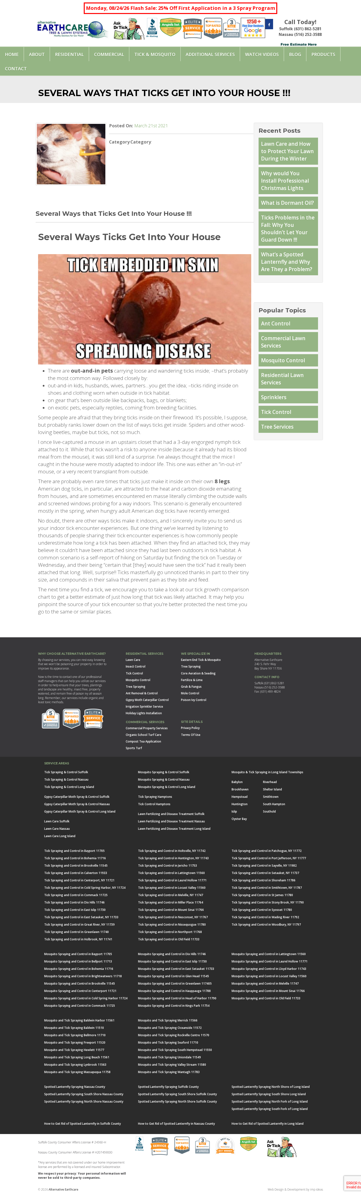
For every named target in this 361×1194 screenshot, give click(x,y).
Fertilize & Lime (192, 680)
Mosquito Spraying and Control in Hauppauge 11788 (174, 991)
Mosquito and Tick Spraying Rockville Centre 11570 (173, 1035)
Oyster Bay (239, 819)
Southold (269, 811)
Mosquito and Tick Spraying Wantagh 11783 (169, 1072)
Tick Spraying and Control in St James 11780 (262, 895)
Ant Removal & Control (142, 693)
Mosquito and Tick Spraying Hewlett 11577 (74, 1050)
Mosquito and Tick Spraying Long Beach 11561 (76, 1057)
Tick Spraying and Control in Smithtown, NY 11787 (267, 888)
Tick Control (276, 411)
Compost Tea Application (143, 741)
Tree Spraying (135, 686)
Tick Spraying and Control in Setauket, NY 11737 (265, 873)
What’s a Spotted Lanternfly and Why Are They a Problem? (286, 262)
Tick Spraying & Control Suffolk (66, 772)
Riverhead (270, 782)
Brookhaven (240, 789)
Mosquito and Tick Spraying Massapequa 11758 (77, 1072)
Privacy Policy (190, 728)
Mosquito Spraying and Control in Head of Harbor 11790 (177, 998)
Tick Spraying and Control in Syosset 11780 (262, 910)
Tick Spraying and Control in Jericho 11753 (167, 865)
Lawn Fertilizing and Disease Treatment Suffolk (171, 814)
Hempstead (240, 797)
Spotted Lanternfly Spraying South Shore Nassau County (83, 1094)
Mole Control (190, 693)
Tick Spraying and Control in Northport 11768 (170, 932)
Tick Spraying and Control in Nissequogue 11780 (172, 924)
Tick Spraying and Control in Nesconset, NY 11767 (173, 917)
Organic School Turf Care (143, 735)
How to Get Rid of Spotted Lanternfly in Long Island (268, 1123)
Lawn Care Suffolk (56, 821)
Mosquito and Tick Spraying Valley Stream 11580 (172, 1065)
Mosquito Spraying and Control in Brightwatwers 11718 (83, 976)
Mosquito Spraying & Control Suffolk (163, 772)
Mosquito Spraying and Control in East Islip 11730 (172, 961)
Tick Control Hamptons (154, 804)
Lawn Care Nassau (57, 829)
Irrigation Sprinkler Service (144, 706)
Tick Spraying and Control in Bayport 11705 (74, 851)
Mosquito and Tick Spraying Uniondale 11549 (169, 1057)
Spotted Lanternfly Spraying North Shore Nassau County (83, 1101)
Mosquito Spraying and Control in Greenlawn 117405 (175, 983)
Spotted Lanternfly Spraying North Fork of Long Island (270, 1101)
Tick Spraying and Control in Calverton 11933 (75, 873)
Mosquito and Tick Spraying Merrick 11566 (167, 1020)
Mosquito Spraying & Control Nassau (164, 779)
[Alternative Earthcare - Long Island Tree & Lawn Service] (73, 27)
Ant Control (275, 323)
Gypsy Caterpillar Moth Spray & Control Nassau (77, 804)
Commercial (109, 54)
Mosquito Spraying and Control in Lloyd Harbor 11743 (269, 969)
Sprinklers (273, 397)
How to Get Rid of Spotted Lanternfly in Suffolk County (82, 1123)
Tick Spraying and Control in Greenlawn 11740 (76, 932)
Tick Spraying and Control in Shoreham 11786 (263, 880)
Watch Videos (262, 54)
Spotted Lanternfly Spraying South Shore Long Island (269, 1094)
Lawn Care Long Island (59, 836)
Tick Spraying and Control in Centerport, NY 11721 (79, 880)
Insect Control (135, 666)
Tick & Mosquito (154, 54)
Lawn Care (133, 660)
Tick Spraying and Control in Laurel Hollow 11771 (172, 880)
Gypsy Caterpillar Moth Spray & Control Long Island (79, 811)
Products (323, 54)
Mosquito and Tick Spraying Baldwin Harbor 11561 (79, 1020)
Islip (234, 811)
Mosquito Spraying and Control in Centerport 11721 (80, 991)
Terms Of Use (190, 735)
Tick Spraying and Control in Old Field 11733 (168, 939)
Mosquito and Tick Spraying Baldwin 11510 (74, 1028)
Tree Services (277, 426)
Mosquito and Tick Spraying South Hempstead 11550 (175, 1050)
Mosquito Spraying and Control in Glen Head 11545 (173, 976)
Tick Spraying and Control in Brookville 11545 (76, 865)
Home (12, 54)
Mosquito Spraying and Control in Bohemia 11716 (78, 969)
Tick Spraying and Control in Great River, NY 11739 (79, 924)
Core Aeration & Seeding (198, 673)
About (37, 54)
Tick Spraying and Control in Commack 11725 (76, 895)
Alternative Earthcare (63, 1189)
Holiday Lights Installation (144, 713)
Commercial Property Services (147, 728)
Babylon (237, 782)
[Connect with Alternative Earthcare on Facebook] (269, 24)
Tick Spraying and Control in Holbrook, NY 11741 (78, 939)
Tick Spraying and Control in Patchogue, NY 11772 (267, 851)
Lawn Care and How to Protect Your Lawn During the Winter (287, 151)
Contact (16, 69)
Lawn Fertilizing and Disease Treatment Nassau (171, 821)
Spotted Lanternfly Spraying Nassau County (74, 1087)
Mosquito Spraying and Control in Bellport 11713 (78, 961)
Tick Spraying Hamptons (155, 797)
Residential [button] (69, 54)
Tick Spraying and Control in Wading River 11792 (265, 917)
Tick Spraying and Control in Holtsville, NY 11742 (172, 851)
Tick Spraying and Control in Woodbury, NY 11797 (266, 924)
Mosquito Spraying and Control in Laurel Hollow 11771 (269, 961)
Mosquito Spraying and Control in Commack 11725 (79, 1006)
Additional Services (210, 54)
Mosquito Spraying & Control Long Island (166, 787)
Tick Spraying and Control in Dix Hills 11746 (74, 902)
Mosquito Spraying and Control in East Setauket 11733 (176, 969)
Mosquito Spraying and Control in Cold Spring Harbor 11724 (85, 998)
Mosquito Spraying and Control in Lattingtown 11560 (269, 954)
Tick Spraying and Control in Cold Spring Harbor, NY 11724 (84, 888)
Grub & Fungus (191, 686)
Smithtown (270, 797)
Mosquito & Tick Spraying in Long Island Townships (267, 772)
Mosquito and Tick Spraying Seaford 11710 (168, 1042)
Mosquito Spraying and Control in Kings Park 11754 (173, 1006)
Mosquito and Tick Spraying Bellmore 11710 (75, 1035)
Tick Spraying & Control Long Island (69, 787)
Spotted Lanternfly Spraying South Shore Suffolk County (177, 1094)
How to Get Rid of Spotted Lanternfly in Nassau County (176, 1123)
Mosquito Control (283, 360)
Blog (295, 54)
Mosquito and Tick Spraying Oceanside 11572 (170, 1028)
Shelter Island (272, 789)
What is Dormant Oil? (287, 202)
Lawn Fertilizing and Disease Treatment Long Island (174, 829)
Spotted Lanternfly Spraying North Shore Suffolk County (177, 1101)
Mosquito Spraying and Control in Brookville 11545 (79, 983)
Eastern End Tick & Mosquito (201, 660)
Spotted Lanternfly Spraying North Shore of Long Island (271, 1087)
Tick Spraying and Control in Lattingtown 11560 (171, 873)
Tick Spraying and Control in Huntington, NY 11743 (173, 858)
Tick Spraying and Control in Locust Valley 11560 (172, 888)
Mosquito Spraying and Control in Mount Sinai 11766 (268, 991)
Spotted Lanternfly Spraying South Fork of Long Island (270, 1109)
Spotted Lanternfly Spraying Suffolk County (168, 1087)
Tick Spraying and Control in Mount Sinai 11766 (171, 910)
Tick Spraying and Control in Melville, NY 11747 (170, 895)
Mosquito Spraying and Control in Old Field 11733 (266, 998)
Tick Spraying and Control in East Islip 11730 (75, 910)
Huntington (240, 804)
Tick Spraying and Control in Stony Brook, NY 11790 (268, 902)
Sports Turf (134, 748)
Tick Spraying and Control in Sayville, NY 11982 (264, 865)
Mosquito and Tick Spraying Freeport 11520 (74, 1042)
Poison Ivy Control (193, 700)
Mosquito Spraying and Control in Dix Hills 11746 (172, 954)
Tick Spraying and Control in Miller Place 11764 (170, 902)
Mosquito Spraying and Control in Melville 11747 (265, 983)
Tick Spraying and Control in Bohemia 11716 (75, 858)
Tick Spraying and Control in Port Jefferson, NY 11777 (269, 858)
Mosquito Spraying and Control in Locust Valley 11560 (269, 976)
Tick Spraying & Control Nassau (66, 779)
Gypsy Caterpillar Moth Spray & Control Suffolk (77, 797)
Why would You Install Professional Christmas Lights (285, 180)
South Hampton (274, 804)
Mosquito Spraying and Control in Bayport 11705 (78, 954)
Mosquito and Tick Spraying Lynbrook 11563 (75, 1065)
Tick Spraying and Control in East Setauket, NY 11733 (81, 917)
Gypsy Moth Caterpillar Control (147, 700)
